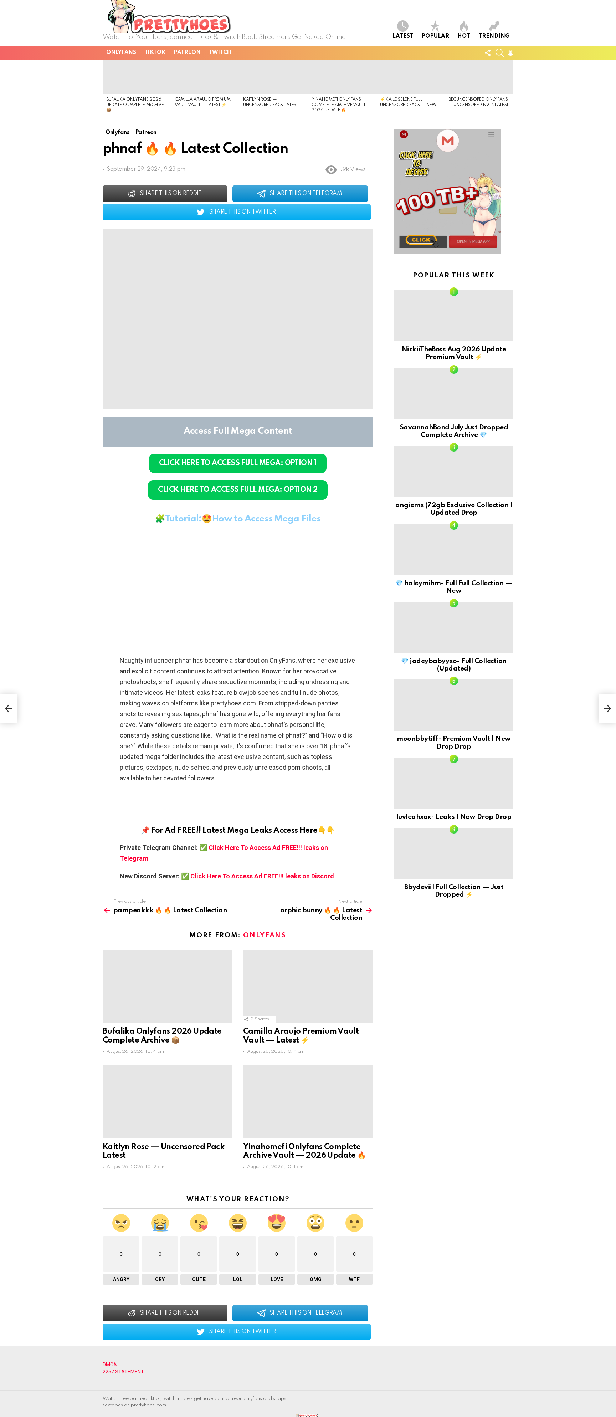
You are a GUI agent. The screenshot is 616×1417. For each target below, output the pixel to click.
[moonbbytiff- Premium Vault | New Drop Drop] (453, 704)
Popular (435, 36)
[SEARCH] (500, 53)
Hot (463, 36)
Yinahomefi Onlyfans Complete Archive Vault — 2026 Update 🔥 (341, 105)
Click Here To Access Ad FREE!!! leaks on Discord (262, 876)
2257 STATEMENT (123, 1372)
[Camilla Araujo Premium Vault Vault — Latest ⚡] (205, 77)
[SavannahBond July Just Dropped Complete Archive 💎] (453, 393)
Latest (402, 36)
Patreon (187, 53)
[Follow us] (487, 53)
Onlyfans (121, 53)
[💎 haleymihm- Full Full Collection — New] (453, 549)
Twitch (220, 53)
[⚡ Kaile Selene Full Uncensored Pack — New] (410, 77)
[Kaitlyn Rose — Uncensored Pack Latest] (274, 77)
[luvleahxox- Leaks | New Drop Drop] (453, 783)
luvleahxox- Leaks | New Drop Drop (453, 817)
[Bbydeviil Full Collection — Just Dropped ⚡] (453, 853)
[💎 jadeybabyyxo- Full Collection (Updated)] (453, 627)
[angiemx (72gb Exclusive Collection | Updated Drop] (453, 471)
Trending (494, 36)
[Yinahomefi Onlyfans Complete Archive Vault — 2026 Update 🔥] (342, 77)
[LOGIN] (510, 52)
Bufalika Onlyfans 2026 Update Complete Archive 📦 (135, 105)
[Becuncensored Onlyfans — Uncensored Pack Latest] (479, 77)
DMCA (110, 1364)
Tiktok (154, 53)
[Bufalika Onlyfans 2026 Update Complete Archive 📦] (137, 77)
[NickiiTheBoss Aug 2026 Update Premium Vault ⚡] (453, 315)
